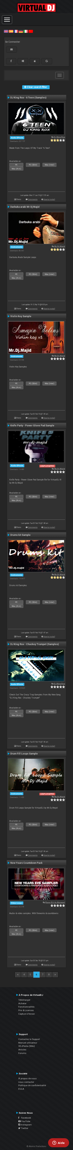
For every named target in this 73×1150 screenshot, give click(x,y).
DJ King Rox (59, 137)
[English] (6, 31)
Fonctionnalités (26, 1006)
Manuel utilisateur (27, 1042)
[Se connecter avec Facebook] (11, 61)
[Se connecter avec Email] (11, 49)
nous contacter (26, 1082)
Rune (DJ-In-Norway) (55, 902)
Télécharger (24, 1000)
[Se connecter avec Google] (46, 61)
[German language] (21, 31)
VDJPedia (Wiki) (26, 1046)
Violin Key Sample (20, 316)
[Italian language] (26, 31)
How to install (49, 199)
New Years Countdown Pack (26, 863)
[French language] (16, 31)
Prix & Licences (26, 1010)
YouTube (25, 1121)
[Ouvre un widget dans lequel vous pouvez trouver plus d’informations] (58, 1143)
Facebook (25, 1117)
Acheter (22, 1003)
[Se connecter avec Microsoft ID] (23, 61)
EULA (21, 1089)
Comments (33, 199)
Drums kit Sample (20, 535)
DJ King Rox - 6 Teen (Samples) (28, 97)
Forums (22, 1053)
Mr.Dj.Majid (59, 246)
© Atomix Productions (36, 1146)
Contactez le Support (29, 1039)
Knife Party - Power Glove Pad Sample (32, 425)
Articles (22, 1049)
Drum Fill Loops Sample (24, 753)
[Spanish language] (11, 31)
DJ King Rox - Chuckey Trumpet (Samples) (34, 644)
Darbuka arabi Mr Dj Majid (24, 207)
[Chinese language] (31, 31)
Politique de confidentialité (32, 1085)
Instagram (26, 1124)
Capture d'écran (26, 1013)
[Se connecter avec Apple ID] (35, 61)
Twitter (24, 1128)
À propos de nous (27, 1078)
